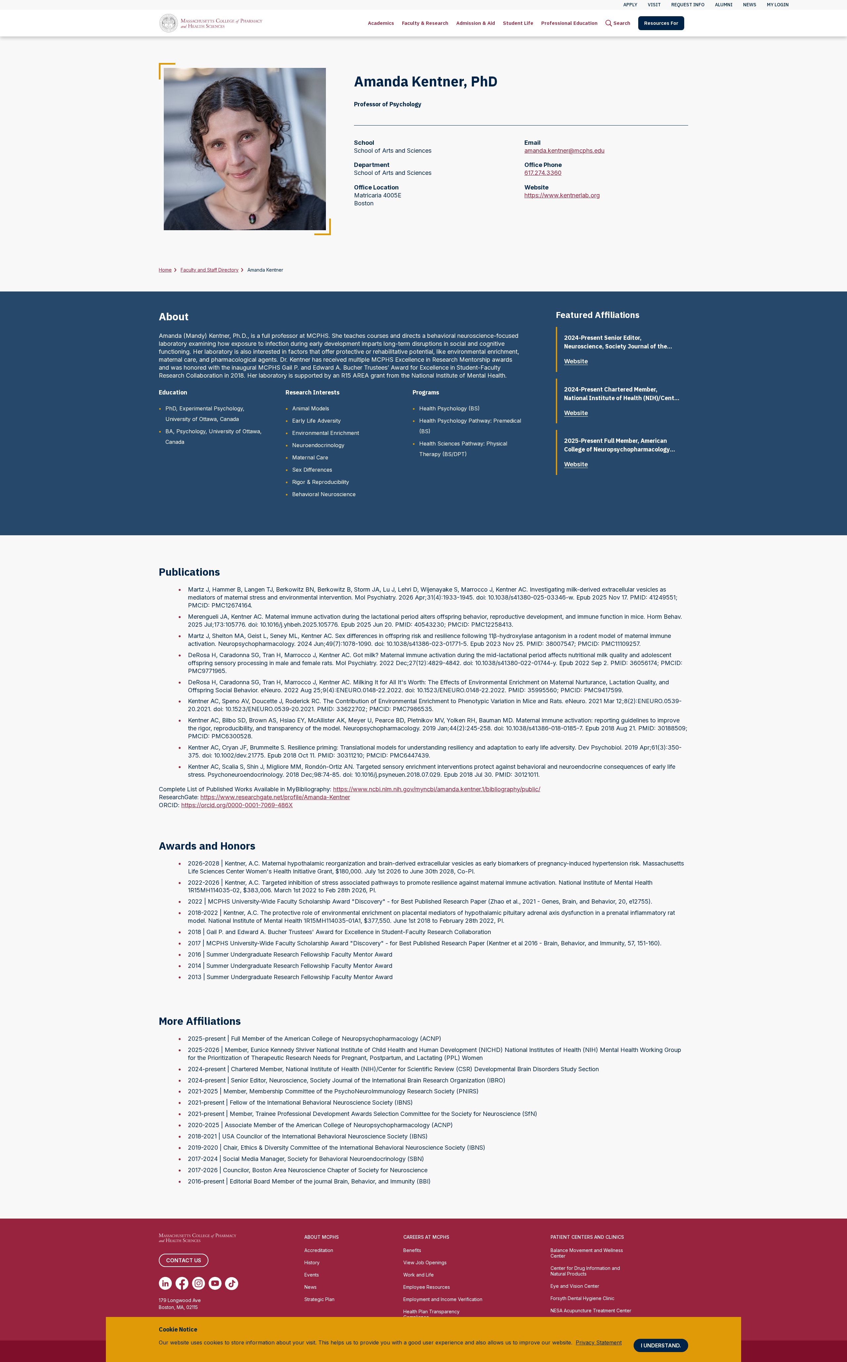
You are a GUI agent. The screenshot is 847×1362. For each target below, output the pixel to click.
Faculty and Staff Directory (210, 270)
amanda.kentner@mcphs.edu (564, 151)
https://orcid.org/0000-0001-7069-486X (237, 805)
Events (311, 1275)
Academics (381, 23)
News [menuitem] (749, 5)
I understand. (661, 1345)
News (310, 1287)
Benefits (412, 1250)
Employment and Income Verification (442, 1299)
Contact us (183, 1260)
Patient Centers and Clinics (587, 1237)
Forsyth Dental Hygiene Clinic (582, 1298)
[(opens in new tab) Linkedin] (165, 1283)
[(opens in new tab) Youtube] (215, 1283)
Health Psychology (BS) (449, 408)
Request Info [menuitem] (687, 5)
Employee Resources (426, 1287)
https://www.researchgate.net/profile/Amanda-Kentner (275, 797)
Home (165, 270)
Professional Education (569, 23)
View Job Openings (425, 1262)
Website (576, 361)
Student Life (518, 23)
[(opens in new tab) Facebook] (182, 1283)
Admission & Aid (475, 23)
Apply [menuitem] (630, 5)
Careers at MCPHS (426, 1237)
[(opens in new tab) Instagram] (198, 1283)
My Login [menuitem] (778, 5)
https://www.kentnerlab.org (562, 195)
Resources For (661, 23)
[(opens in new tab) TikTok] (231, 1283)
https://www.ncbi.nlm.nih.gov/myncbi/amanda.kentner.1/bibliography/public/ (436, 789)
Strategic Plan (319, 1299)
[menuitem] (381, 23)
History (312, 1262)
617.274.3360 (542, 173)
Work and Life (418, 1275)
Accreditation (318, 1250)
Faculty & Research (425, 23)
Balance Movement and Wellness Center (587, 1253)
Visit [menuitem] (654, 5)
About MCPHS (321, 1237)
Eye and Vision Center (575, 1286)
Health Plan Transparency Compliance (431, 1314)
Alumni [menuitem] (724, 5)
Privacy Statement (599, 1342)
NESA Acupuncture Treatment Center (591, 1310)
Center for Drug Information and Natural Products (585, 1271)
